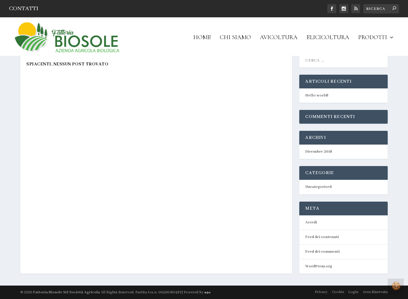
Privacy (321, 292)
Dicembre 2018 (318, 151)
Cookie (338, 292)
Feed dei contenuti (322, 237)
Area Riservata (375, 292)
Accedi (311, 222)
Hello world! (316, 95)
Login (353, 292)
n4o (208, 292)
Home (202, 38)
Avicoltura (278, 38)
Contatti (23, 8)
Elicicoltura (327, 38)
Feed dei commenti (322, 251)
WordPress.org (318, 266)
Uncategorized (318, 186)
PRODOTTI (372, 38)
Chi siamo (235, 38)
